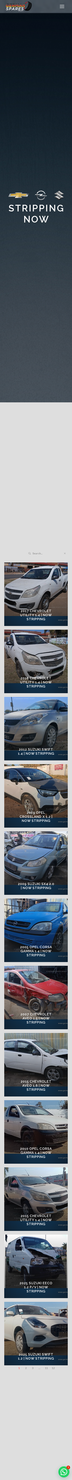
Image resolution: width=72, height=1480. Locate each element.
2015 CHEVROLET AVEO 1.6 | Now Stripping (36, 1085)
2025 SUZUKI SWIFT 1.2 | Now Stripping (36, 1356)
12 (53, 1368)
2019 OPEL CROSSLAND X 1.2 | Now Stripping (36, 817)
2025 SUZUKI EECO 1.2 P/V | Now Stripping (36, 1287)
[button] (62, 6)
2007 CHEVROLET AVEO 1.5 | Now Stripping (36, 1018)
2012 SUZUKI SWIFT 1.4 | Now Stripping (36, 751)
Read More (38, 624)
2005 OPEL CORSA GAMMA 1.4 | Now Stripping (36, 951)
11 (46, 1368)
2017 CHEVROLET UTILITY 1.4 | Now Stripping (36, 615)
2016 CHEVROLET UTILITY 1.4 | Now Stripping (36, 682)
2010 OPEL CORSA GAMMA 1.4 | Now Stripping (36, 1153)
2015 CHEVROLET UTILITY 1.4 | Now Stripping (36, 1220)
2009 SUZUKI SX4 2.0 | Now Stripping (36, 886)
